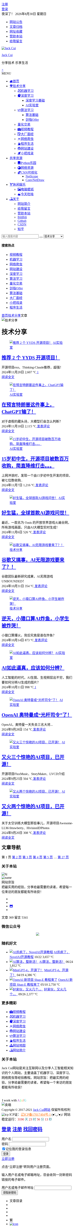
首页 (5, 315)
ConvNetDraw (35, 180)
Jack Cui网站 (41, 1109)
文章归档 (16, 26)
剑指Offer (32, 119)
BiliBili (22, 217)
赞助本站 (16, 36)
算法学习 (16, 278)
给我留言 (16, 41)
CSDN (22, 224)
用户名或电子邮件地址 (18, 1187)
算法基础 (32, 115)
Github (22, 220)
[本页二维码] (14, 1224)
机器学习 (16, 259)
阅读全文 (8, 377)
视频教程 (16, 254)
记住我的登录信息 (18, 1149)
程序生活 (16, 307)
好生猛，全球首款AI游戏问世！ (35, 512)
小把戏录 (16, 302)
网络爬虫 (16, 264)
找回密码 (32, 1129)
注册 (5, 4)
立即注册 (8, 1159)
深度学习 (16, 274)
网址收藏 (16, 31)
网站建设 (16, 269)
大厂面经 (16, 298)
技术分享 (14, 315)
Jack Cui (7, 55)
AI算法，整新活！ (52, 961)
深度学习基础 (35, 100)
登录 (5, 9)
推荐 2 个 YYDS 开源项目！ (31, 357)
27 (63, 857)
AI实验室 (32, 105)
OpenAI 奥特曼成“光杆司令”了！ (37, 715)
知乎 (21, 229)
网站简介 (24, 203)
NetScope (32, 176)
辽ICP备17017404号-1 (36, 1114)
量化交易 (24, 124)
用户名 (6, 1139)
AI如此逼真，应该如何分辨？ (33, 667)
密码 (5, 1144)
